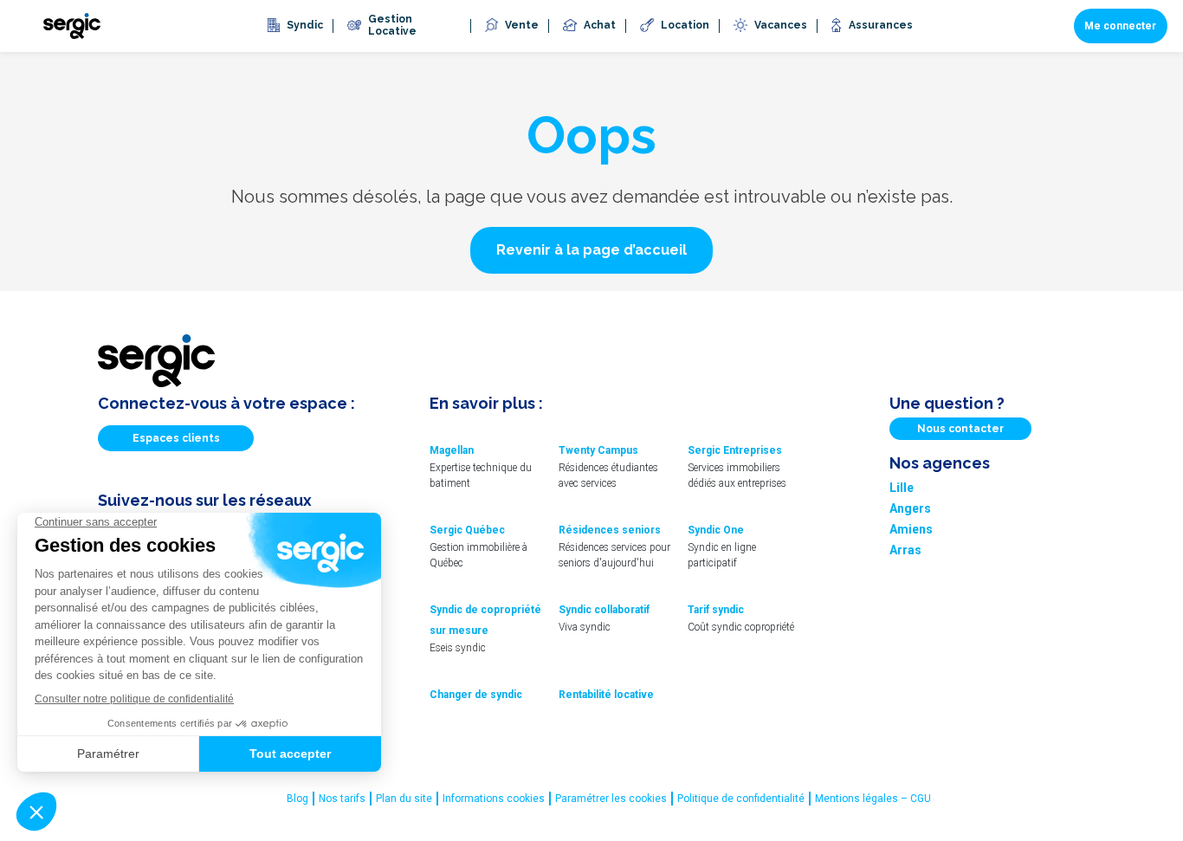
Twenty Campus (598, 450)
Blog (297, 798)
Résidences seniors (610, 530)
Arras (905, 550)
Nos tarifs (342, 798)
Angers (910, 508)
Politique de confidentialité (741, 798)
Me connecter (1120, 26)
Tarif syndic (716, 610)
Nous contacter (960, 429)
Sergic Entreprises (735, 450)
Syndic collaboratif (604, 610)
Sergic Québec (467, 530)
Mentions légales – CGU (873, 798)
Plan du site (404, 798)
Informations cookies (494, 798)
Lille (901, 488)
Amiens (911, 529)
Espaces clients (176, 438)
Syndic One (716, 530)
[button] (591, 250)
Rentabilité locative (606, 695)
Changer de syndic (476, 695)
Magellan (452, 450)
